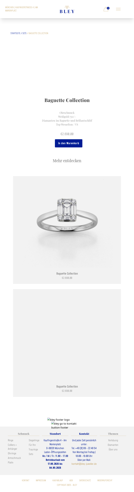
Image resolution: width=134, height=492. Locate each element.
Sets (24, 33)
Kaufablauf (57, 480)
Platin (10, 462)
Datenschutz (85, 480)
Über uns (113, 449)
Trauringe (33, 449)
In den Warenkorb (68, 143)
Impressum (41, 480)
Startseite (15, 33)
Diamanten (113, 445)
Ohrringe (12, 453)
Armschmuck (14, 458)
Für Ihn (32, 445)
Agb (71, 480)
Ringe (10, 440)
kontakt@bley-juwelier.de (84, 464)
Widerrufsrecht (104, 480)
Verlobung (113, 440)
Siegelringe (34, 440)
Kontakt (25, 480)
